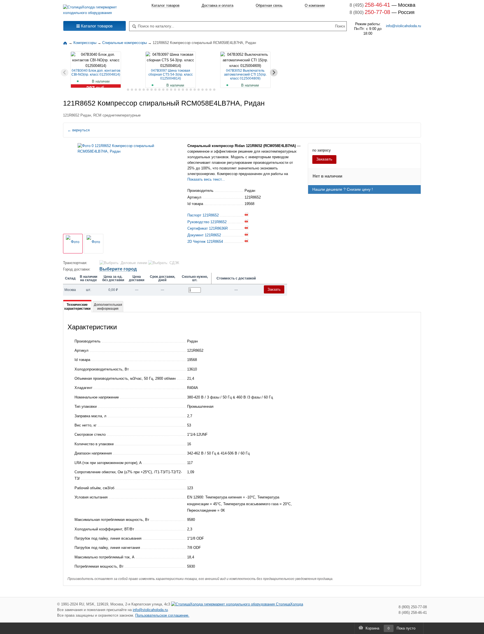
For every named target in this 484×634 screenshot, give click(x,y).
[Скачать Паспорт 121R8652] (247, 215)
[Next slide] (274, 72)
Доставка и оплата (217, 5)
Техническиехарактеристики (77, 307)
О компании (315, 5)
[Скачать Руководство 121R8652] (247, 222)
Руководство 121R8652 (207, 222)
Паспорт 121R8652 (203, 215)
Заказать (324, 159)
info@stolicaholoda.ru (403, 26)
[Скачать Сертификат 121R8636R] (247, 228)
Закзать (274, 289)
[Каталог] (66, 43)
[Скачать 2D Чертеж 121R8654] (247, 241)
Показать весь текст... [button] (206, 179)
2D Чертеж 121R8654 (205, 241)
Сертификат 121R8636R (207, 228)
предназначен (250, 174)
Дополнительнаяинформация (108, 307)
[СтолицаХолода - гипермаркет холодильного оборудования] (94, 8)
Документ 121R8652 (204, 235)
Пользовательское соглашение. (162, 615)
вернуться (79, 130)
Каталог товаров (166, 5)
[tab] (123, 89)
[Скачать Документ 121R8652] (247, 235)
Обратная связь (269, 5)
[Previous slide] (64, 72)
